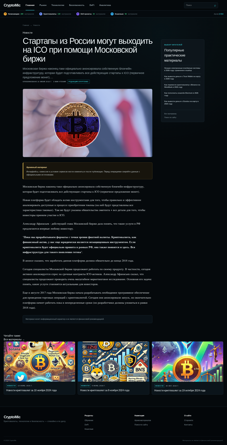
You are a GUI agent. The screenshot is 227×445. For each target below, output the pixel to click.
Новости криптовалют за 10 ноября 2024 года (31, 390)
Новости (36, 25)
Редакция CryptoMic (78, 81)
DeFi (92, 5)
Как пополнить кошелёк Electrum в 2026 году (181, 94)
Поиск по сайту (170, 117)
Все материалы (170, 114)
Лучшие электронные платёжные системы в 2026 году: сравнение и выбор (182, 69)
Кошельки (89, 429)
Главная (30, 5)
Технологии (57, 5)
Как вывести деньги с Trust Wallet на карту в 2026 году (182, 77)
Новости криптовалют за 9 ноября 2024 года (104, 390)
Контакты (188, 425)
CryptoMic (12, 5)
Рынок (43, 5)
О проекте (188, 420)
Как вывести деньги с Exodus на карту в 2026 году (181, 102)
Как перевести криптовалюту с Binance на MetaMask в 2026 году (182, 86)
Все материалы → (14, 339)
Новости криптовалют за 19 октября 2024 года (179, 390)
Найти (215, 5)
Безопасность (76, 5)
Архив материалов (143, 420)
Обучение (89, 420)
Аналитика (105, 5)
